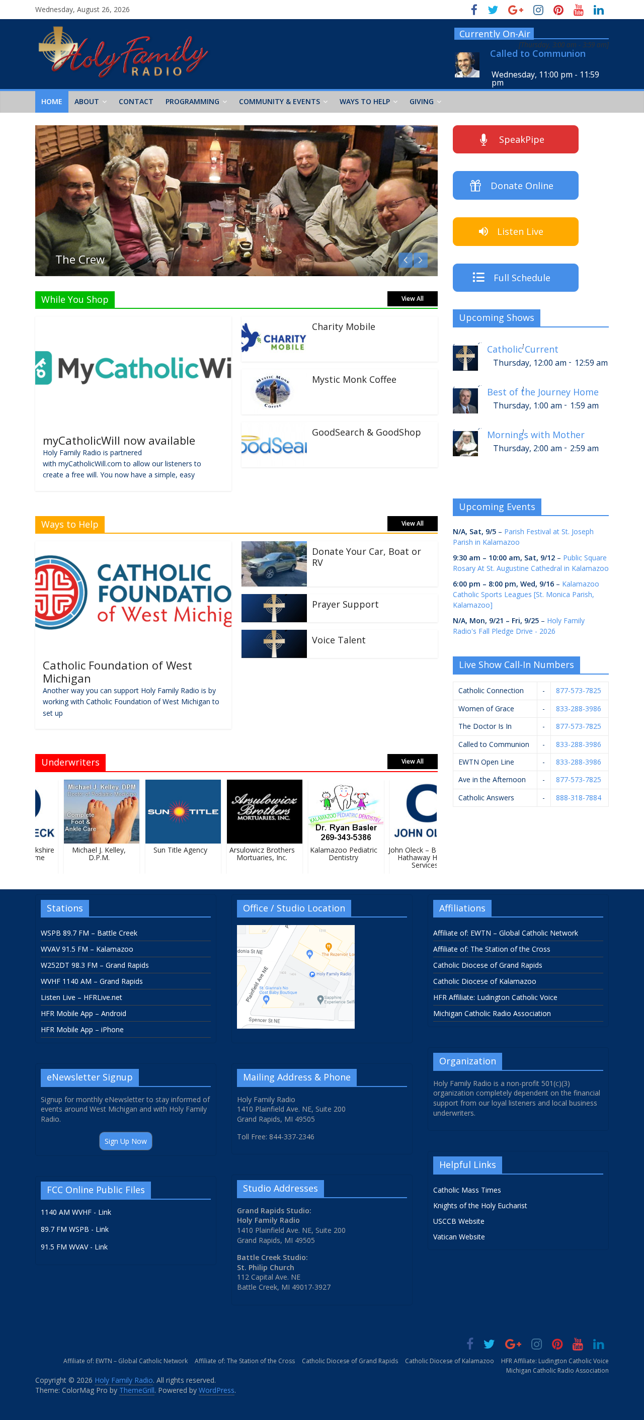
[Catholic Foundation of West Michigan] (133, 547)
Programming (192, 101)
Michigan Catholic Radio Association (492, 1013)
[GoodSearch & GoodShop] (274, 428)
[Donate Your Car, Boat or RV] (274, 547)
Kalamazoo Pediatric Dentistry (334, 853)
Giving (422, 101)
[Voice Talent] (274, 635)
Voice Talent (339, 640)
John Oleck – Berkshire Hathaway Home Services (416, 857)
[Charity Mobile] (274, 322)
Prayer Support (345, 604)
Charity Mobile (343, 326)
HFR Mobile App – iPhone (82, 1029)
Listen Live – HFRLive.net (81, 997)
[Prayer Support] (274, 600)
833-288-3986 (578, 708)
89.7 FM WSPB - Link (75, 1229)
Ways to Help (365, 101)
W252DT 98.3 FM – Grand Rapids (95, 965)
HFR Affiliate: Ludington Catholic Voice (495, 997)
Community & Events (279, 101)
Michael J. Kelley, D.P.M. (90, 853)
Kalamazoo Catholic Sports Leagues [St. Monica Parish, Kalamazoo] (526, 594)
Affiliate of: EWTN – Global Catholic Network (505, 933)
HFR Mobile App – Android (83, 1013)
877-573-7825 (578, 690)
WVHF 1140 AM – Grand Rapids (92, 981)
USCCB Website (459, 1221)
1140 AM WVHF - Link (76, 1212)
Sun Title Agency (172, 850)
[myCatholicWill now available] (133, 322)
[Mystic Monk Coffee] (274, 375)
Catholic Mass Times (467, 1190)
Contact (136, 101)
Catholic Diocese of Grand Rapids (487, 965)
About (86, 101)
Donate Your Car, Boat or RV (366, 556)
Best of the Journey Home (543, 392)
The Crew (80, 259)
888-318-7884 (578, 797)
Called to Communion (538, 53)
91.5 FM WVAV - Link (74, 1246)
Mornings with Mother (536, 435)
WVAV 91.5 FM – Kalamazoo (87, 949)
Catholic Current (522, 349)
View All (412, 298)
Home (51, 101)
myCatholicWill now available (119, 440)
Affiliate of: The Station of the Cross (491, 949)
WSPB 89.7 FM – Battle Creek (89, 933)
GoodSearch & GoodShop (366, 432)
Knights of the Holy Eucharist (480, 1205)
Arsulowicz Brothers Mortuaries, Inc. (253, 853)
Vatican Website (459, 1236)
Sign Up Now (126, 1141)
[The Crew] (236, 131)
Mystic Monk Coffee (354, 379)
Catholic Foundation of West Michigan (117, 671)
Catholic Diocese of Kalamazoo (484, 981)
